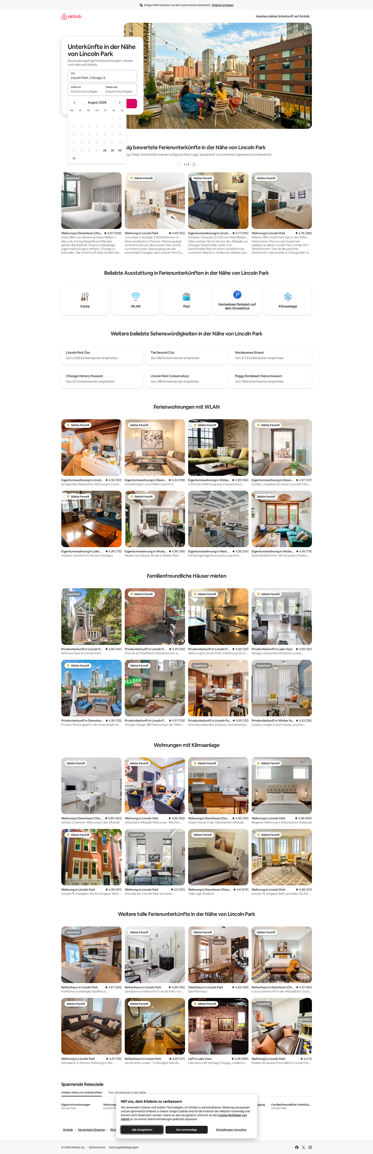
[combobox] (102, 77)
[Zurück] (179, 164)
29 (112, 150)
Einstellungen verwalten (231, 1129)
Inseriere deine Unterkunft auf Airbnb (283, 16)
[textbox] (85, 91)
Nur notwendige (186, 1129)
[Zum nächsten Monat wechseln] (119, 102)
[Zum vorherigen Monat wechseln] (74, 102)
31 (74, 158)
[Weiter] (194, 164)
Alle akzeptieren (142, 1129)
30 (120, 150)
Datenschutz (97, 1147)
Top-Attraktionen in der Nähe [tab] (127, 1092)
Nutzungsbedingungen (123, 1147)
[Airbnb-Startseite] (71, 16)
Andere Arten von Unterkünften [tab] (81, 1092)
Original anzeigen (223, 5)
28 (104, 150)
